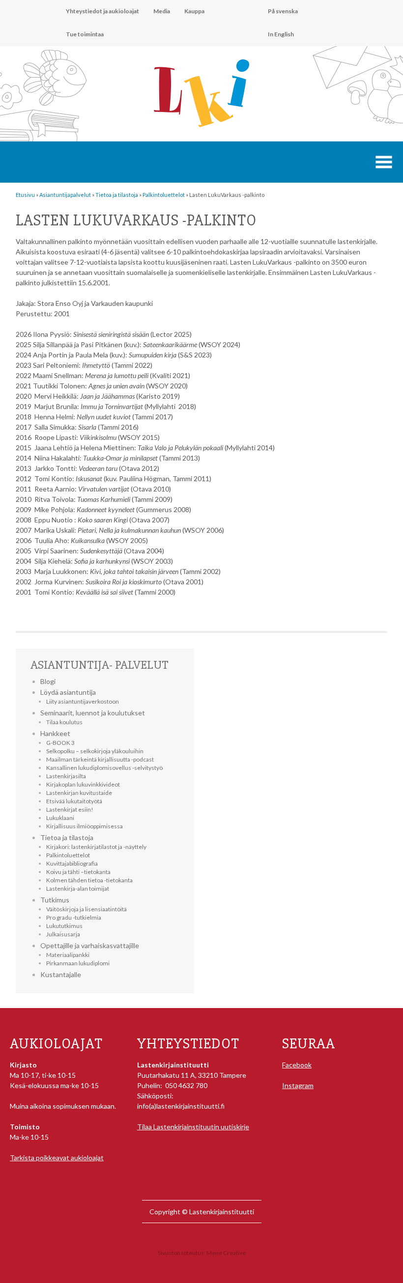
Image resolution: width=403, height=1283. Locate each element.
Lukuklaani (60, 817)
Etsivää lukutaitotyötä (74, 801)
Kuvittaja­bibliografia (72, 863)
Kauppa (194, 11)
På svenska (283, 11)
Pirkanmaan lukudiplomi (78, 963)
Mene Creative (226, 1252)
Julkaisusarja (63, 934)
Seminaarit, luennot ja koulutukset (92, 713)
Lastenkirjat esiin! (69, 809)
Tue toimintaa (85, 34)
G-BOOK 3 (60, 742)
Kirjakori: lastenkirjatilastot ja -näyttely (96, 846)
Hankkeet (55, 733)
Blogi (48, 681)
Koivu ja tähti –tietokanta (78, 871)
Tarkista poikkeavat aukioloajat (57, 1157)
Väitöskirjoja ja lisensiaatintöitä (86, 909)
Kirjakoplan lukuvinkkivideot (83, 784)
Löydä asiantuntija (68, 692)
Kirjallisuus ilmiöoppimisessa (84, 826)
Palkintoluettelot (68, 855)
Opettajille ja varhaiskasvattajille (89, 945)
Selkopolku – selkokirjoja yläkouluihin (95, 751)
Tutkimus (54, 900)
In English (281, 34)
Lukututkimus (64, 925)
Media (161, 11)
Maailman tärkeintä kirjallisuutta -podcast (100, 759)
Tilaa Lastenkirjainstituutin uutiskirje (193, 1126)
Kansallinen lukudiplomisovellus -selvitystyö (104, 767)
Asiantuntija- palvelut (99, 664)
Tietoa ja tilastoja (66, 837)
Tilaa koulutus (64, 722)
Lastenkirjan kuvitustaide (79, 792)
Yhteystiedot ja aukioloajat (102, 11)
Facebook (297, 1065)
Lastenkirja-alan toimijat (77, 888)
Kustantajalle (60, 974)
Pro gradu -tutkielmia (73, 917)
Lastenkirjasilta (66, 776)
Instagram (298, 1085)
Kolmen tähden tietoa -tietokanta (89, 880)
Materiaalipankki (67, 954)
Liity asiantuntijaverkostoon (82, 701)
